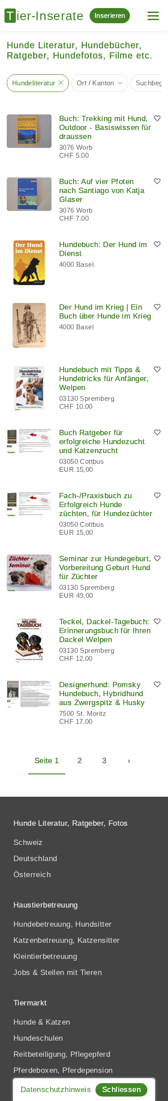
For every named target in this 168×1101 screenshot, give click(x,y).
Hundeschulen (38, 1038)
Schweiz (28, 842)
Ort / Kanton (95, 83)
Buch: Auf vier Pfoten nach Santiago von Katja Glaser (101, 190)
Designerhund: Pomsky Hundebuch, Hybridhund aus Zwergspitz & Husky (102, 694)
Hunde (24, 1022)
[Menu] (153, 12)
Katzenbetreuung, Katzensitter (66, 940)
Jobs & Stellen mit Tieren (57, 972)
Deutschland (35, 858)
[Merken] (157, 118)
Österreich (32, 874)
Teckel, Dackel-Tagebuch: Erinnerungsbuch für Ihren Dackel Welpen (105, 631)
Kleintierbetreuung (45, 956)
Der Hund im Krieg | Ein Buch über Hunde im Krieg (105, 311)
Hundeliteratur (34, 83)
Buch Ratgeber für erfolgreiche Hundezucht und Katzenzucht (102, 442)
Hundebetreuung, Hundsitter (62, 924)
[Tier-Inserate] (47, 15)
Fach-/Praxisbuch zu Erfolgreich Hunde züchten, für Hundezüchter (105, 505)
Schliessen (121, 1089)
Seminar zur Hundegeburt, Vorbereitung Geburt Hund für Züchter (105, 568)
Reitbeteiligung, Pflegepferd (61, 1054)
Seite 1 (46, 760)
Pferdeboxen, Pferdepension (62, 1070)
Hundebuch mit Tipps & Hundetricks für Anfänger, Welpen (104, 379)
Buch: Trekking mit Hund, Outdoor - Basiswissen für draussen (105, 127)
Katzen (58, 1022)
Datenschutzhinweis (56, 1089)
